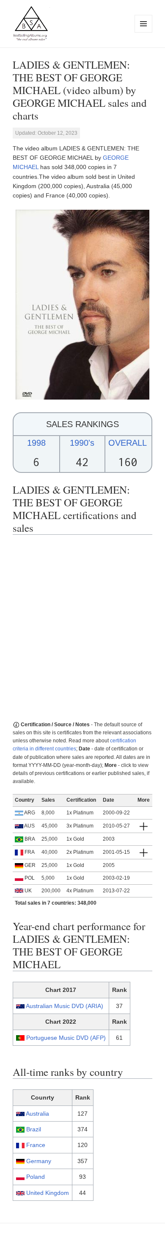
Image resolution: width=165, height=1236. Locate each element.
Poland (35, 1176)
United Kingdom (47, 1192)
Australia (37, 1113)
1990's (82, 442)
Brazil (33, 1129)
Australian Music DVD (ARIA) (64, 1006)
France (35, 1145)
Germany (38, 1161)
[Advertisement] (82, 628)
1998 (36, 442)
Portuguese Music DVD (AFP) (66, 1037)
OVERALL (127, 442)
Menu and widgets (143, 32)
